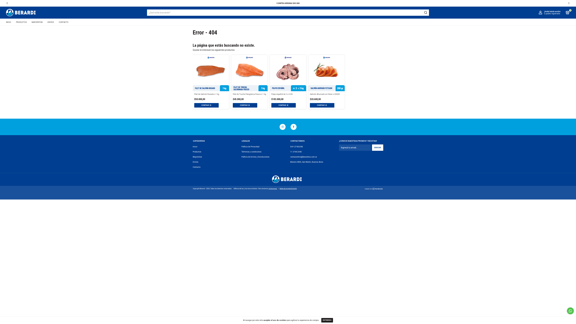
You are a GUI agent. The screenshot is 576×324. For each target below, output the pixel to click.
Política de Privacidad (250, 147)
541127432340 (296, 147)
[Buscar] (425, 12)
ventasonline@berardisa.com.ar (303, 157)
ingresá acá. (272, 188)
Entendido (327, 320)
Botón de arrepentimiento (288, 188)
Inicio (8, 22)
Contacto (63, 22)
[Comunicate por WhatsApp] (570, 311)
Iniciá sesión (554, 11)
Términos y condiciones (251, 152)
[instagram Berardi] (283, 127)
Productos (21, 22)
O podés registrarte (552, 14)
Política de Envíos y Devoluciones (255, 157)
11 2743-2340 (296, 152)
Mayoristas (37, 22)
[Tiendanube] (373, 189)
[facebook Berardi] (294, 127)
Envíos (51, 22)
